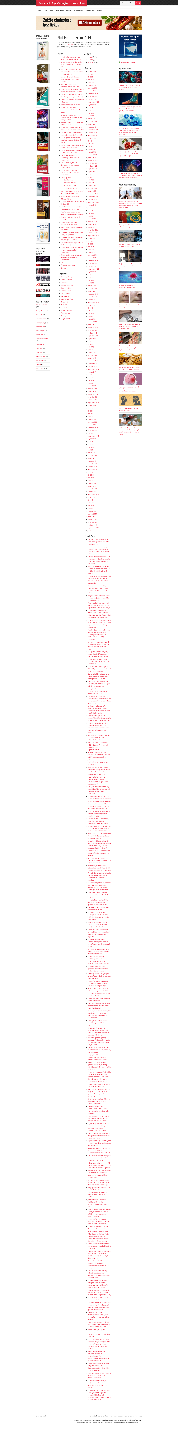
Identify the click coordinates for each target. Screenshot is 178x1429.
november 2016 (93, 397)
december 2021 (93, 227)
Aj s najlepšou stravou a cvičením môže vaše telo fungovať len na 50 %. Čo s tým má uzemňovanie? (99, 828)
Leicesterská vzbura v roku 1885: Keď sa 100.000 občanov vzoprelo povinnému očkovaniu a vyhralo (99, 1165)
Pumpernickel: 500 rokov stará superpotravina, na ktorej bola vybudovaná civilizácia (98, 1307)
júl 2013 (90, 500)
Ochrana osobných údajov (70, 196)
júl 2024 (90, 141)
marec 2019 (92, 319)
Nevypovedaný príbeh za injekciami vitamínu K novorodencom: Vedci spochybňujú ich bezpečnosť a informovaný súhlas (98, 1356)
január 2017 (92, 391)
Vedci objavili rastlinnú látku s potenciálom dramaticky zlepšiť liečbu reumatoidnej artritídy (98, 806)
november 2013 (93, 489)
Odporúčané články (67, 299)
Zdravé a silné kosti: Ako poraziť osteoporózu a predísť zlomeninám (72, 250)
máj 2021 (91, 247)
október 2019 (92, 300)
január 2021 (92, 258)
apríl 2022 (91, 216)
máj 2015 (91, 447)
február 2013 (92, 514)
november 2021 (93, 230)
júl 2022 (90, 208)
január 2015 (92, 458)
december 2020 (93, 261)
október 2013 (92, 492)
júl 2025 (90, 108)
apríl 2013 (91, 508)
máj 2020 (91, 280)
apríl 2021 (91, 249)
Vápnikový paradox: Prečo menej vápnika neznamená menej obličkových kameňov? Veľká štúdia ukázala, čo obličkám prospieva (99, 634)
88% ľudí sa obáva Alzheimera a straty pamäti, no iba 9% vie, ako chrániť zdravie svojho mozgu (99, 1182)
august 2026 (92, 71)
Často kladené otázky (68, 265)
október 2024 (92, 133)
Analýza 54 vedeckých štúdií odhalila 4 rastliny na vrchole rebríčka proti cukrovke (97, 924)
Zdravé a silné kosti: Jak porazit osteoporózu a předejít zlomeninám (71, 257)
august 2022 (92, 205)
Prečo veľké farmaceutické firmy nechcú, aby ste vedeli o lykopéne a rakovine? (99, 1246)
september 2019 (93, 302)
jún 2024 (91, 144)
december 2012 (93, 519)
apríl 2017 (91, 383)
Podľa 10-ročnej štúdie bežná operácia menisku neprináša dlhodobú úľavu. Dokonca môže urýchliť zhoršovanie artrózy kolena (98, 727)
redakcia (90, 63)
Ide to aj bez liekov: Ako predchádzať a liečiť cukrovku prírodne (71, 110)
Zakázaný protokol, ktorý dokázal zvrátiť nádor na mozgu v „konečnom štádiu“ (99, 1375)
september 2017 (93, 369)
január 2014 (92, 486)
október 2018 (92, 333)
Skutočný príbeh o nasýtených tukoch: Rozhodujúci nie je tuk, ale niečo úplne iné (99, 976)
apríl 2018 (91, 350)
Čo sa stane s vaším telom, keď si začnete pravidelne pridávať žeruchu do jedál (99, 813)
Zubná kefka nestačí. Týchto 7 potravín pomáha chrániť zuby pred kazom (98, 661)
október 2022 (92, 199)
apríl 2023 (91, 183)
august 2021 (92, 238)
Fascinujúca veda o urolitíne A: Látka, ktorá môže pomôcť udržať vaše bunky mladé (99, 860)
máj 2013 (91, 506)
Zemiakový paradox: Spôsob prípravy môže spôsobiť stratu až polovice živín (99, 894)
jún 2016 (91, 411)
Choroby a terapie (67, 277)
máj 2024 (91, 146)
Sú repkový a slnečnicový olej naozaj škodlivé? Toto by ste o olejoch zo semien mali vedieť (98, 654)
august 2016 (92, 405)
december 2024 (93, 127)
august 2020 (92, 272)
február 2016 (92, 422)
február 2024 (92, 155)
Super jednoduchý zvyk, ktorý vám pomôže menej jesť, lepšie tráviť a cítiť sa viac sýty (99, 1143)
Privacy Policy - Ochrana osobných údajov (121, 1416)
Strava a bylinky (78, 11)
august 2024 (92, 138)
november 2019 (93, 297)
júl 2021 (90, 241)
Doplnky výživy (66, 288)
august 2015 (92, 439)
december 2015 (93, 428)
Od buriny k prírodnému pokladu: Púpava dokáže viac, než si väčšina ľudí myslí (99, 737)
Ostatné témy (65, 302)
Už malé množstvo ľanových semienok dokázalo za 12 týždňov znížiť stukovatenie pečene (99, 754)
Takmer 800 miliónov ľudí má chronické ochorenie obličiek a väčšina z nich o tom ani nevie (98, 1229)
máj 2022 (91, 213)
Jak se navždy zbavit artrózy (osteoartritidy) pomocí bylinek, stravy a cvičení (71, 117)
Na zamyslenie (66, 291)
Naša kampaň (65, 294)
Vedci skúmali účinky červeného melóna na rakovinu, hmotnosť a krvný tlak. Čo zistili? (99, 1005)
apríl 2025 (91, 116)
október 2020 (92, 266)
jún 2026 (91, 77)
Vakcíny (63, 316)
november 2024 (93, 130)
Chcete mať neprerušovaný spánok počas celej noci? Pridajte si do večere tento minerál (99, 1221)
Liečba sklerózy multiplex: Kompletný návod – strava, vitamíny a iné (70, 172)
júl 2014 (90, 472)
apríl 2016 (91, 416)
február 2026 (92, 88)
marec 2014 (92, 483)
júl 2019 (90, 308)
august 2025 (92, 105)
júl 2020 (90, 275)
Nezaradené (65, 296)
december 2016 (93, 394)
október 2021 (92, 233)
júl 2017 (90, 375)
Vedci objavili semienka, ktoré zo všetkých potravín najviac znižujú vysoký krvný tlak (99, 1135)
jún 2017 (91, 378)
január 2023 (92, 191)
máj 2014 (91, 478)
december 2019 (93, 294)
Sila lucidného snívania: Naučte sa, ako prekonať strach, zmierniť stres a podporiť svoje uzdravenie (99, 798)
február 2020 (92, 288)
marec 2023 (92, 185)
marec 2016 (92, 419)
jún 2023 (91, 177)
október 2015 (92, 433)
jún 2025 (91, 110)
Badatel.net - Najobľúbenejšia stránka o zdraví (61, 3)
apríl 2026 (91, 82)
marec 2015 (92, 453)
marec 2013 (92, 511)
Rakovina (68, 11)
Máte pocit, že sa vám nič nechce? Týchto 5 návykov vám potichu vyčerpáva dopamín (99, 836)
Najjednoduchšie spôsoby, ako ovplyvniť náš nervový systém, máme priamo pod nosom (98, 676)
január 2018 (92, 358)
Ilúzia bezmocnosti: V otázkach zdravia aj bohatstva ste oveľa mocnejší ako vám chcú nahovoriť (99, 1300)
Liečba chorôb (60, 11)
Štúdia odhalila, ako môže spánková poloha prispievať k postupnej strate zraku (98, 968)
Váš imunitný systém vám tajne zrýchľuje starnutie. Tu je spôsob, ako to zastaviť (99, 1049)
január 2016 (92, 425)
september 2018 (93, 336)
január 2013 (92, 517)
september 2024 (93, 135)
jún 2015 (91, 444)
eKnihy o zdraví (90, 11)
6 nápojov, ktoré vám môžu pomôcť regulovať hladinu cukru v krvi (99, 1023)
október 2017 (92, 366)
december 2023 (93, 160)
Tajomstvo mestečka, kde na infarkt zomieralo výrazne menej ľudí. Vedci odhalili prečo (99, 1084)
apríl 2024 (91, 149)
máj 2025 (91, 113)
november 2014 (93, 464)
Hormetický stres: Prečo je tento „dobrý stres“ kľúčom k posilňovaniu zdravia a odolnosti (99, 1150)
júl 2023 (90, 174)
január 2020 (92, 291)
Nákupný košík (66, 178)
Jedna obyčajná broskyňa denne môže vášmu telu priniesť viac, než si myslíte (99, 762)
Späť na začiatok (41, 1416)
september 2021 (93, 236)
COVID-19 (64, 282)
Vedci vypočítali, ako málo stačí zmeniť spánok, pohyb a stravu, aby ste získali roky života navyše (99, 605)
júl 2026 (90, 74)
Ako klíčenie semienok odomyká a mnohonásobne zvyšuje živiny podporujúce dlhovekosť (99, 1158)
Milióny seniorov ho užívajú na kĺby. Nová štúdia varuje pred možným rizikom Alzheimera (98, 1118)
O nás (45, 11)
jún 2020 (91, 277)
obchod (90, 60)
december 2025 (93, 94)
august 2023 (92, 172)
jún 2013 (91, 503)
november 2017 (93, 364)
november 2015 (93, 430)
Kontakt (99, 11)
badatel (90, 57)
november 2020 (93, 263)
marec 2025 (92, 119)
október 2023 (92, 166)
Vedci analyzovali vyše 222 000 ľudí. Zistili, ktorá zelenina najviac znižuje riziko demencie (99, 683)
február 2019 (92, 322)
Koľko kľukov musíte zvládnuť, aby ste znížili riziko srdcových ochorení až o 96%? (99, 1101)
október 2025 (92, 99)
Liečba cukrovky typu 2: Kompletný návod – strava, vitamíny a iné (70, 165)
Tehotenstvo (65, 313)
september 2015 (93, 436)
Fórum (51, 11)
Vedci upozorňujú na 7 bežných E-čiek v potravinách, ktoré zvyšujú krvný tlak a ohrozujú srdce (99, 1324)
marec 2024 (92, 152)
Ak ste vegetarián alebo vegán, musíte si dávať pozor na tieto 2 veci (72, 64)
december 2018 (93, 327)
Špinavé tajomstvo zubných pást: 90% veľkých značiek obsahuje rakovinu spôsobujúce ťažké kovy (99, 1292)
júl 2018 (90, 341)
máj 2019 (91, 314)
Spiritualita (64, 307)
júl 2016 (90, 408)
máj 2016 (91, 414)
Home (39, 11)
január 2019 (92, 325)
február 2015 (92, 455)
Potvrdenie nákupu (70, 188)
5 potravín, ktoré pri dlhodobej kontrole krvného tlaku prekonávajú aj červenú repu (98, 821)
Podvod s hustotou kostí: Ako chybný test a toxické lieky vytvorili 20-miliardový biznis (98, 902)
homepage (70, 44)
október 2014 (92, 467)
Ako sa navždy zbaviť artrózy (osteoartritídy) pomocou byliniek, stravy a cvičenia (72, 71)
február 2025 (92, 121)
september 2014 (93, 469)
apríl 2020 (91, 283)
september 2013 (93, 494)
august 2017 (92, 372)
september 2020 (93, 269)
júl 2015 (90, 442)
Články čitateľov (66, 280)
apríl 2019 (91, 316)
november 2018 (93, 330)
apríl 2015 (91, 450)
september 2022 (93, 202)
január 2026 (92, 91)
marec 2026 (92, 85)
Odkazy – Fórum (66, 199)
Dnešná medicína (67, 285)
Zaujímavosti (65, 319)
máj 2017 (91, 380)
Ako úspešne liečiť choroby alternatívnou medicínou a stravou (70, 79)
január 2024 (92, 158)
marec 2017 (92, 386)
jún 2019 (91, 311)
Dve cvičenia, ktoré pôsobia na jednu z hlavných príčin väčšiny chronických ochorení (98, 951)
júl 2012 (90, 531)
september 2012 (93, 528)
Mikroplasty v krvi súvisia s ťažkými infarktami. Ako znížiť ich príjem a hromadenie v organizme (99, 868)
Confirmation (68, 180)
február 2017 (92, 389)
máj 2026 (91, 80)
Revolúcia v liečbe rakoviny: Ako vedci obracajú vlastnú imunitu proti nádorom (98, 541)
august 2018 (92, 339)
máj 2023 (91, 180)
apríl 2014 (91, 481)
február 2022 (92, 222)
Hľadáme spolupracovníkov (70, 105)
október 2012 (92, 525)
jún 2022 (91, 211)
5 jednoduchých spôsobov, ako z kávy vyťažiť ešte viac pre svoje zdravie (99, 853)
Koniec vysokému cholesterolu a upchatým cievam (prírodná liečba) (71, 140)
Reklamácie (138, 1416)
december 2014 (93, 461)
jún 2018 (91, 344)
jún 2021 (91, 244)
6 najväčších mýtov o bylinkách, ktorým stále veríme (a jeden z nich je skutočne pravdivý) (98, 983)
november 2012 (93, 522)
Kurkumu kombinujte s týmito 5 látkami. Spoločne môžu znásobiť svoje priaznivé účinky (99, 669)
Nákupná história (70, 183)
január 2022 (92, 224)
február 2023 (92, 188)
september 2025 (93, 102)
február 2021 (92, 255)
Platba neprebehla (70, 185)
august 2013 (92, 497)
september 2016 (93, 403)
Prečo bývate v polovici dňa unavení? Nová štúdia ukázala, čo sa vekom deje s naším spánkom (99, 718)
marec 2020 (92, 286)
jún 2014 (91, 475)
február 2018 (92, 355)
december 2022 (93, 194)
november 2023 (93, 163)
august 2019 (92, 305)
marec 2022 (92, 219)
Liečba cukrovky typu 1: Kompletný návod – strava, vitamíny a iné (70, 157)
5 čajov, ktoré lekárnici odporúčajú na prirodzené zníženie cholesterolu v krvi (97, 1057)
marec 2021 (92, 252)
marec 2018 (92, 352)
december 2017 (93, 361)
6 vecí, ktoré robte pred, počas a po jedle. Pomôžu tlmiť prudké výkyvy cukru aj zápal (99, 691)
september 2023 (93, 169)
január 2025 (92, 124)
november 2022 (93, 197)
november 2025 (93, 96)
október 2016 (92, 400)
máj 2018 (91, 347)
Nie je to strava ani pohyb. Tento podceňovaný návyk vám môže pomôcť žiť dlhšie (99, 598)
